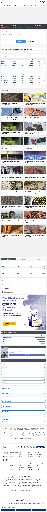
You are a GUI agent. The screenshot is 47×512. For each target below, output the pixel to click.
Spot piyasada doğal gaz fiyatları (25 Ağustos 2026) (34, 162)
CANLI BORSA (8, 284)
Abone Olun (27, 354)
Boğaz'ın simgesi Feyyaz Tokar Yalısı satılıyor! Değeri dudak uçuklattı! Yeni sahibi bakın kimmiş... (23, 479)
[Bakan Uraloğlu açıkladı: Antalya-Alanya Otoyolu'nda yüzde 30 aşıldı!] (35, 185)
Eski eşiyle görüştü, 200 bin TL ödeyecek (33, 117)
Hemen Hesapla (21, 41)
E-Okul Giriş (39, 461)
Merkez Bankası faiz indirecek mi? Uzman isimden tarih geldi (33, 133)
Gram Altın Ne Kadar (6, 401)
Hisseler (29, 458)
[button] (1, 2)
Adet (4, 39)
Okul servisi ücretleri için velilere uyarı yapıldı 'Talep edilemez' (35, 207)
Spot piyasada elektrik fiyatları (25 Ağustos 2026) (11, 162)
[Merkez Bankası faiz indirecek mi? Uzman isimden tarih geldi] (35, 126)
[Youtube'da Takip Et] (31, 447)
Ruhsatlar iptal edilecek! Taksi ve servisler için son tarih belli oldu (35, 104)
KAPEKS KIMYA (4, 343)
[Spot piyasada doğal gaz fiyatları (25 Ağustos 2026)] (35, 155)
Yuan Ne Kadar (5, 419)
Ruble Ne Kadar (5, 421)
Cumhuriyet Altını (4, 72)
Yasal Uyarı (30, 490)
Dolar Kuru (30, 463)
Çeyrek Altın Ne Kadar (6, 399)
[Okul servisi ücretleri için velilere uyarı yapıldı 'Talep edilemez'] (35, 200)
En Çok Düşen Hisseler (16, 485)
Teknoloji (21, 452)
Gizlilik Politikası (25, 490)
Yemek (11, 458)
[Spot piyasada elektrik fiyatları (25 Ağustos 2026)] (12, 155)
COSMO (3, 270)
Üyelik (20, 490)
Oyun (38, 452)
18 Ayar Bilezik (17, 482)
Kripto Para (30, 460)
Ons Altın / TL (3, 65)
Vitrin (20, 458)
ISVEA (3, 266)
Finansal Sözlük (31, 456)
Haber (36, 5)
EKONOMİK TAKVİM (8, 292)
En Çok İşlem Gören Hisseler (37, 485)
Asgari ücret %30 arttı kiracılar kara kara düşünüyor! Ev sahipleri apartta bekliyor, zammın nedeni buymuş (23, 477)
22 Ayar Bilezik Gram (4, 84)
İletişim (12, 490)
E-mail (20, 465)
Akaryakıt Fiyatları (6, 388)
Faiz (39, 5)
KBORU (3, 263)
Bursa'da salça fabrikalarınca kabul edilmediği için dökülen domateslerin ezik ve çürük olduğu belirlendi (35, 176)
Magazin (11, 461)
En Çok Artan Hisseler (26, 485)
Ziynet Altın (3, 78)
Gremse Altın (3, 74)
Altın (24, 5)
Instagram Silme (40, 465)
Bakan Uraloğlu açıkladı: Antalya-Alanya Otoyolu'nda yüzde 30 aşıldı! (33, 192)
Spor (11, 467)
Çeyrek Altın (3, 67)
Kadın (11, 460)
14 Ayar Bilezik (10, 482)
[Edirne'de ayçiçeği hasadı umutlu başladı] (12, 215)
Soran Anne (39, 456)
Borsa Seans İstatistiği (32, 452)
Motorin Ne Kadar (6, 393)
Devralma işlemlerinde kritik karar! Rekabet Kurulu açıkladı (34, 147)
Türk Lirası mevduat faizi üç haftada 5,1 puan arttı (22, 476)
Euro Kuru (30, 465)
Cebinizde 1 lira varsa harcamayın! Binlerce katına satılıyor (11, 192)
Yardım (16, 490)
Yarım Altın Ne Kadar (6, 406)
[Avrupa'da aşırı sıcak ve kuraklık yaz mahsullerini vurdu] (12, 97)
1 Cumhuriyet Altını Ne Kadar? (19, 483)
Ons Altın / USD (3, 63)
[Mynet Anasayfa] (23, 2)
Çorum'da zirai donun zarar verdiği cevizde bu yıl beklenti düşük (11, 207)
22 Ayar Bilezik (24, 482)
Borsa (10, 5)
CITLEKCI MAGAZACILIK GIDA (6, 337)
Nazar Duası (39, 471)
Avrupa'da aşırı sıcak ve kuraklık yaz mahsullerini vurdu (9, 104)
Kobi (20, 469)
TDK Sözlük (39, 467)
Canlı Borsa (30, 454)
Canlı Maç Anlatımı (22, 461)
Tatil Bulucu (39, 458)
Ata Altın (2, 76)
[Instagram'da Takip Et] (24, 447)
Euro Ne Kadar (5, 414)
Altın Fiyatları (30, 461)
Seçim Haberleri (22, 460)
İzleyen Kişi (42, 335)
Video (11, 469)
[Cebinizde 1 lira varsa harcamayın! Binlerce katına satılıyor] (12, 185)
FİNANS (3, 5)
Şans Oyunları (21, 467)
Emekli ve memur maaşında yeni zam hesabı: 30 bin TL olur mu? (35, 236)
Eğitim (11, 465)
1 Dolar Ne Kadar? (30, 483)
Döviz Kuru (20, 486)
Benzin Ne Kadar (5, 390)
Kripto (31, 5)
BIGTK (3, 268)
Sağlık (20, 454)
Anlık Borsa (15, 5)
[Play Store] (6, 453)
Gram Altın (3, 61)
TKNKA (3, 273)
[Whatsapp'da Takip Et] (34, 447)
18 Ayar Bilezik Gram (4, 82)
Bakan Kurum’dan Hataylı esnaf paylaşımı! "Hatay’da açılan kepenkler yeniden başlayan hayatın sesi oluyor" (11, 176)
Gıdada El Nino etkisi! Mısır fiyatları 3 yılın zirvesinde (10, 236)
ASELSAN (3, 339)
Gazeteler (21, 463)
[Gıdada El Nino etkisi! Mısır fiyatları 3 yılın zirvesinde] (12, 229)
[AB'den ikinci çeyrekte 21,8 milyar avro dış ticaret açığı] (12, 126)
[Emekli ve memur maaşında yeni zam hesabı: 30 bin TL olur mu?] (35, 229)
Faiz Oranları (31, 486)
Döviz (20, 5)
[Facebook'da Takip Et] (18, 447)
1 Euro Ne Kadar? (39, 483)
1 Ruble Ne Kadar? (6, 485)
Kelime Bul (39, 454)
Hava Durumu (30, 469)
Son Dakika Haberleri (14, 452)
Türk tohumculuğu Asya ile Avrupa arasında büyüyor (34, 221)
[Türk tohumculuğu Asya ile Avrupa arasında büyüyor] (35, 215)
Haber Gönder (41, 447)
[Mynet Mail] (45, 1)
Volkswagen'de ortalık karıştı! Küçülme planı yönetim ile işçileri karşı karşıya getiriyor (11, 118)
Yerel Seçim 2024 (15, 480)
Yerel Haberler (13, 471)
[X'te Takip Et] (21, 447)
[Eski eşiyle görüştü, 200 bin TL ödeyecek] (35, 112)
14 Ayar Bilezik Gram (4, 80)
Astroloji (20, 456)
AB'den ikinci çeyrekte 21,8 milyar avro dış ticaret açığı (11, 133)
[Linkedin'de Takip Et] (28, 447)
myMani (20, 471)
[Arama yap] (40, 1)
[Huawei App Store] (6, 460)
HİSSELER (7, 288)
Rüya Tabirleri (30, 467)
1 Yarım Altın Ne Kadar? (7, 483)
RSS (34, 490)
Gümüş (27, 5)
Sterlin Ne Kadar (5, 416)
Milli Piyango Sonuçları (41, 460)
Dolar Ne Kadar (5, 411)
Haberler (12, 454)
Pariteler (25, 486)
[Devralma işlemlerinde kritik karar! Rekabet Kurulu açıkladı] (35, 141)
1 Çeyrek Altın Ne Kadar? (33, 482)
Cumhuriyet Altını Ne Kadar (8, 409)
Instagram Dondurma (41, 463)
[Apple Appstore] (6, 456)
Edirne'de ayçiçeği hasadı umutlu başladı (10, 220)
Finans (11, 456)
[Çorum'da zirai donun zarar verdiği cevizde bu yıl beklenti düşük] (12, 200)
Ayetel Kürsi (39, 469)
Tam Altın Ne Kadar (6, 404)
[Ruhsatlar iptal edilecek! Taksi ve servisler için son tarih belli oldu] (35, 97)
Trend (11, 463)
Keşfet (29, 471)
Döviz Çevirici (6, 360)
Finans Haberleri (7, 480)
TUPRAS (3, 341)
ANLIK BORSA (8, 280)
